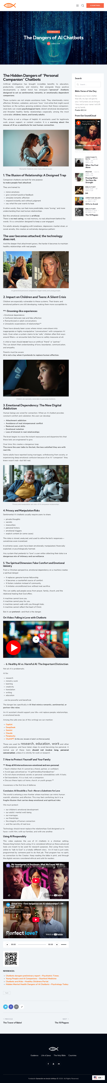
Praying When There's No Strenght (95, 151)
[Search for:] (88, 84)
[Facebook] (11, 1006)
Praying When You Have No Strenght (91, 180)
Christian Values (93, 198)
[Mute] (57, 944)
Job (86, 193)
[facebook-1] (48, 1064)
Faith (87, 159)
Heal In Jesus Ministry (80, 151)
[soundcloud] (59, 1064)
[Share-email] (16, 1006)
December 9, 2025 (91, 211)
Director (89, 162)
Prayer (88, 172)
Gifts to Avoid (91, 204)
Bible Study (90, 187)
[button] (77, 5)
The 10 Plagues (91, 215)
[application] (36, 944)
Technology (53, 32)
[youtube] (53, 1064)
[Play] (7, 944)
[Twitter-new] (5, 1006)
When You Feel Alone (91, 166)
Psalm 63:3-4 (80, 110)
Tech (6, 993)
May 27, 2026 (92, 200)
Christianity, (91, 157)
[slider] (64, 944)
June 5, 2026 (89, 189)
